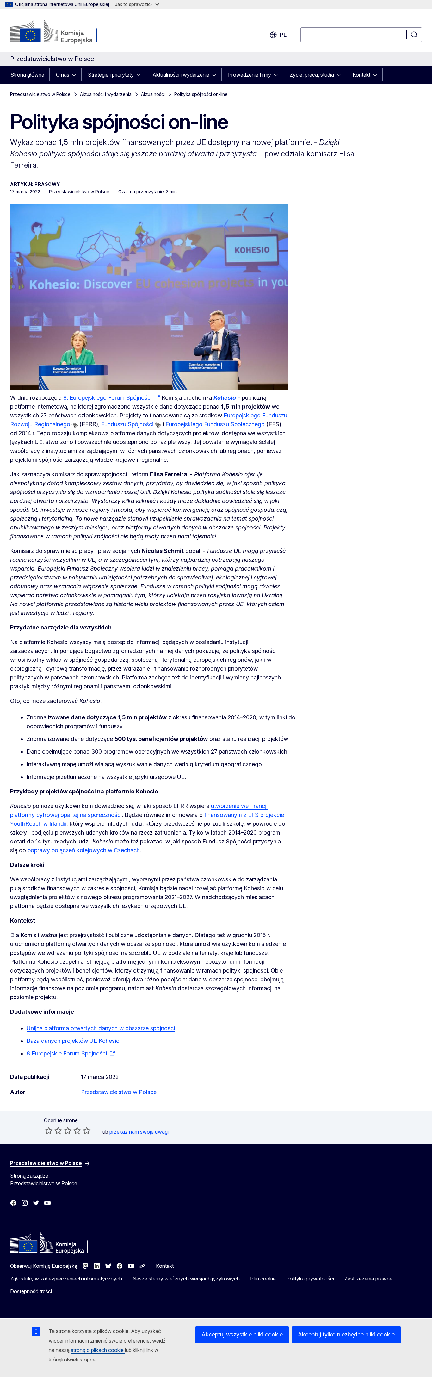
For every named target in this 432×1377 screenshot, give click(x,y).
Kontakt (361, 75)
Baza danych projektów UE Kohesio (73, 1040)
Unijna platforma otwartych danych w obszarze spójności (101, 1028)
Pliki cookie (263, 1278)
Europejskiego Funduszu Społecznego (215, 424)
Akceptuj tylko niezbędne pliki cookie (346, 1334)
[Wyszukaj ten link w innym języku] (74, 425)
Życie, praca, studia (312, 75)
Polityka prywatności (310, 1278)
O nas (62, 75)
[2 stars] (53, 1130)
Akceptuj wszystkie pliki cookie (242, 1334)
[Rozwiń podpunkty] (76, 75)
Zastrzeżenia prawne (368, 1278)
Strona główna (27, 75)
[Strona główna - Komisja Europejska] (61, 31)
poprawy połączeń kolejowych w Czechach (84, 850)
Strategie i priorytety (111, 75)
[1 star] (48, 1130)
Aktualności (153, 94)
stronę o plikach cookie (98, 1350)
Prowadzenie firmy (249, 75)
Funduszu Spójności (127, 424)
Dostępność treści (31, 1291)
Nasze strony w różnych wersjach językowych (186, 1278)
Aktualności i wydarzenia (180, 75)
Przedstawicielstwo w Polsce (40, 94)
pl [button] (283, 34)
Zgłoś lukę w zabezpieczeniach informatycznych (66, 1278)
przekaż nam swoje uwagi (139, 1132)
